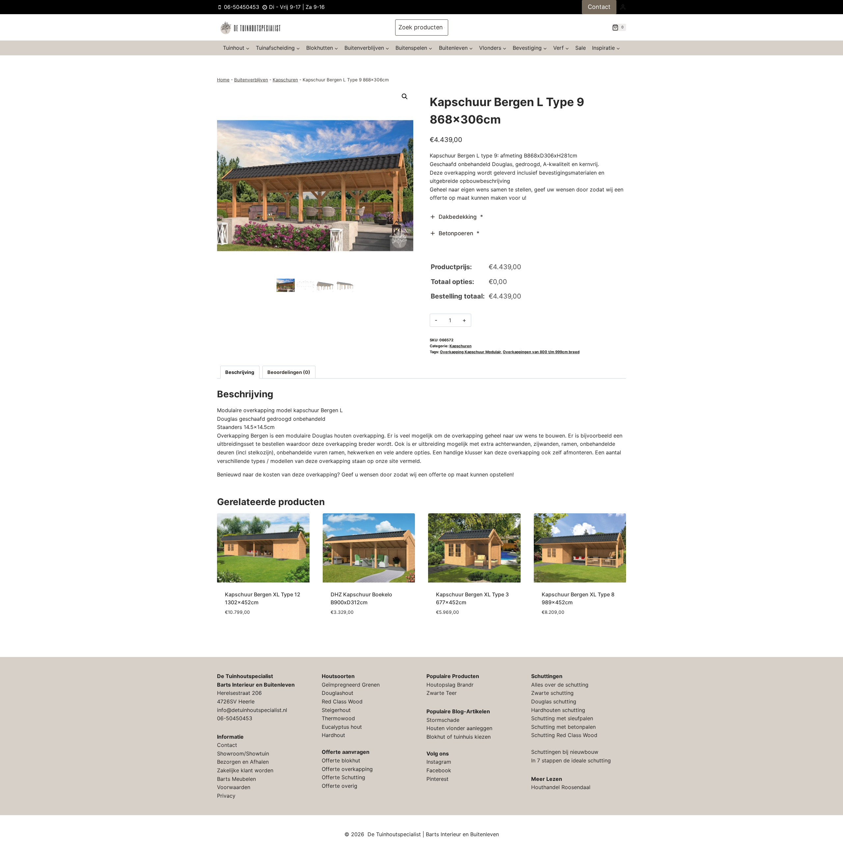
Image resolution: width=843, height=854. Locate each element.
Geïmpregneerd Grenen (351, 684)
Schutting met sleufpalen (562, 718)
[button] (405, 96)
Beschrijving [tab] (239, 372)
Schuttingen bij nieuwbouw (564, 752)
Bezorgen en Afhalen (243, 761)
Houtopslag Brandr (450, 684)
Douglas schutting (553, 701)
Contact (599, 6)
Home (223, 79)
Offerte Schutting (343, 777)
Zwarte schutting (552, 693)
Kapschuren (285, 79)
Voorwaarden (233, 787)
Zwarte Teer (441, 693)
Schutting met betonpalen (563, 727)
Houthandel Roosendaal (560, 787)
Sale (580, 47)
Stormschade (442, 720)
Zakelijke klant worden (245, 770)
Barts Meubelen (236, 779)
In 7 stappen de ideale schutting (571, 760)
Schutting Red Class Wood (564, 735)
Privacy (226, 795)
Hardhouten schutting (558, 710)
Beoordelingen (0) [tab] (288, 372)
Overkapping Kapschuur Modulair (470, 352)
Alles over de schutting (559, 684)
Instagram (438, 761)
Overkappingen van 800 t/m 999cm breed (541, 352)
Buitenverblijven (251, 79)
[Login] (623, 7)
